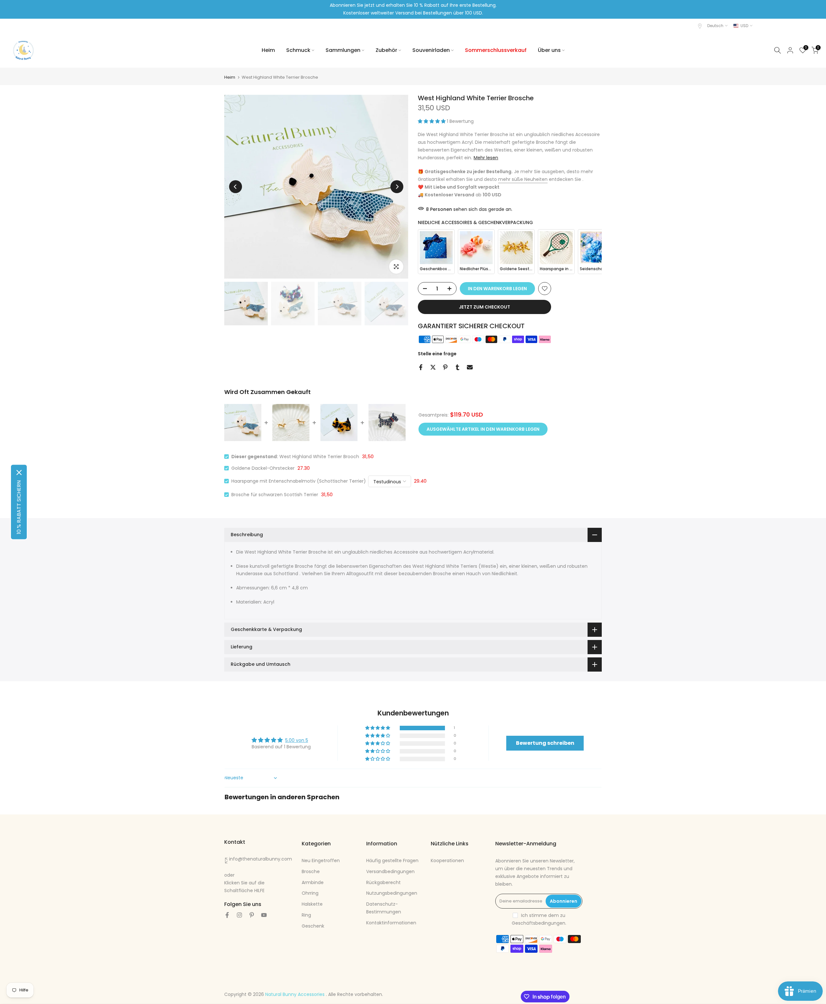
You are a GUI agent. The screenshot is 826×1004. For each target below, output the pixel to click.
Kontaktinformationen (391, 923)
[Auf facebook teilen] (421, 367)
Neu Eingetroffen (321, 860)
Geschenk (313, 926)
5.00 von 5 (296, 740)
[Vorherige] (235, 186)
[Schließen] (19, 472)
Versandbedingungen (390, 871)
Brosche (311, 871)
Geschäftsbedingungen (538, 923)
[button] (432, 121)
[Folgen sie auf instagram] (239, 915)
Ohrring (310, 893)
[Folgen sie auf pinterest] (252, 915)
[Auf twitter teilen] (433, 367)
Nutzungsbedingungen (391, 893)
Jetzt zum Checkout (484, 307)
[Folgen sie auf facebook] (227, 915)
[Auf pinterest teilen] (445, 367)
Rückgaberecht (383, 882)
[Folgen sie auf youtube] (264, 915)
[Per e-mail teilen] (470, 367)
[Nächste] (396, 186)
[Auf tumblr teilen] (457, 367)
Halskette (312, 904)
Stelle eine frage (437, 353)
